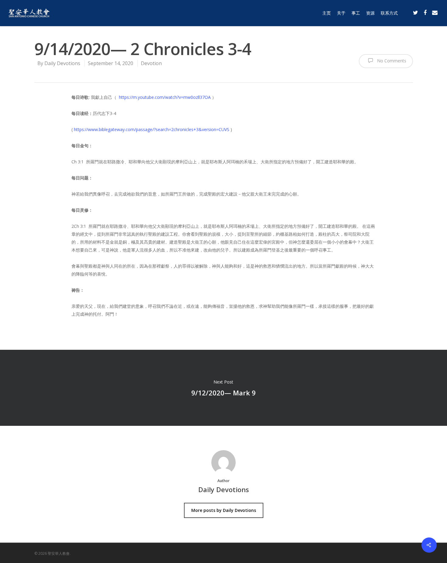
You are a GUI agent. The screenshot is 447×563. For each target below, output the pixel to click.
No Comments (391, 61)
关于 (341, 13)
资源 (370, 13)
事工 (356, 13)
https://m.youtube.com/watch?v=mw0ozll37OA (165, 97)
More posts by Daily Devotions (223, 510)
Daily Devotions (62, 63)
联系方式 (389, 13)
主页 (326, 13)
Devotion (151, 63)
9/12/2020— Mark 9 (223, 388)
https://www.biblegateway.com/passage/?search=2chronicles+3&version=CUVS (151, 129)
